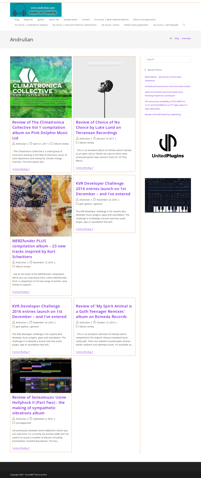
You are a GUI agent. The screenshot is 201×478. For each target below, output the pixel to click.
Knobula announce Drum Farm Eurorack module (167, 86)
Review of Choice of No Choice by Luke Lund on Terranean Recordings (98, 127)
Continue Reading (21, 169)
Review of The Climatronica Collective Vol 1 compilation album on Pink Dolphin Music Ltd (40, 130)
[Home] (171, 38)
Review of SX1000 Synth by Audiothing (163, 114)
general (98, 203)
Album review (61, 143)
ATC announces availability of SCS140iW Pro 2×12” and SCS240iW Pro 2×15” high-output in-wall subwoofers (166, 105)
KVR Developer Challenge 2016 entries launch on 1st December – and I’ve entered (39, 311)
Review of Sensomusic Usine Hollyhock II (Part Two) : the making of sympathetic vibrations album (39, 405)
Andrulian (186, 38)
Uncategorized (23, 422)
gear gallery (85, 203)
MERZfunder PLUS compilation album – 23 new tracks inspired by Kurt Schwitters (39, 248)
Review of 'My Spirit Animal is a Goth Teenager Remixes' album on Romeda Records (104, 311)
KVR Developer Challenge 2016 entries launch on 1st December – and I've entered (103, 188)
